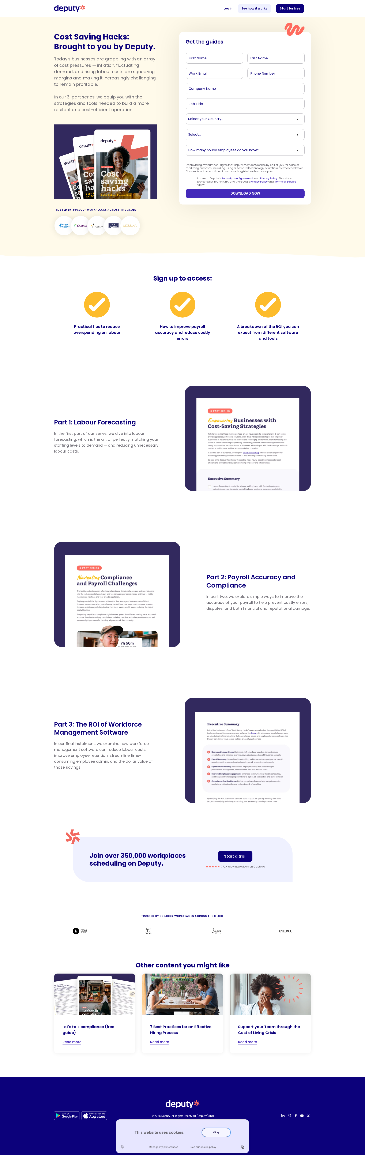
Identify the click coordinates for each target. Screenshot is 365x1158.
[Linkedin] (283, 1116)
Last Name (257, 57)
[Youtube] (302, 1116)
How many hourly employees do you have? (217, 149)
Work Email (196, 72)
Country (194, 117)
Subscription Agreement (237, 178)
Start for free (290, 8)
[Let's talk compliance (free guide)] (94, 1013)
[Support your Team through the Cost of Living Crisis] (270, 1013)
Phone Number (260, 72)
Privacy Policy (268, 178)
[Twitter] (309, 1116)
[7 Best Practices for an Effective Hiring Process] (182, 1013)
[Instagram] (290, 1116)
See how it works (254, 8)
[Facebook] (296, 1116)
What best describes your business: (212, 133)
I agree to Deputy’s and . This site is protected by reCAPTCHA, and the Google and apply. (246, 181)
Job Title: (194, 102)
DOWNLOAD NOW (245, 193)
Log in (228, 8)
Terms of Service (285, 181)
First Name (196, 57)
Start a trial (235, 856)
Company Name (200, 87)
